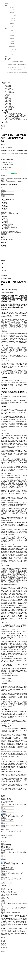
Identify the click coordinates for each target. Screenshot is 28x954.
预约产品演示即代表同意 (11, 232)
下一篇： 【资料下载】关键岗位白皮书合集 (12, 181)
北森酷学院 (20, 908)
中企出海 (24, 928)
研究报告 (3, 912)
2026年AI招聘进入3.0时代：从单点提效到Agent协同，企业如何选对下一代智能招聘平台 (13, 923)
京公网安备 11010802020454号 (19, 933)
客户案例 (12, 912)
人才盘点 (19, 928)
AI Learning (9, 928)
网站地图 (3, 934)
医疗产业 (10, 930)
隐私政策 (7, 934)
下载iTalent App (19, 903)
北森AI (2, 908)
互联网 (6, 930)
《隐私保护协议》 (19, 816)
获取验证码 (3, 190)
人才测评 (14, 908)
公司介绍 (3, 903)
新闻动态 (7, 903)
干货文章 (7, 912)
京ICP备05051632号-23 (6, 933)
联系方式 (3, 888)
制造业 (2, 930)
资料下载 (3, 144)
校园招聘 (14, 928)
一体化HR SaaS (8, 908)
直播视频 (17, 912)
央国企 (15, 930)
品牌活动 (12, 903)
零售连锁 (19, 930)
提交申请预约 (4, 234)
